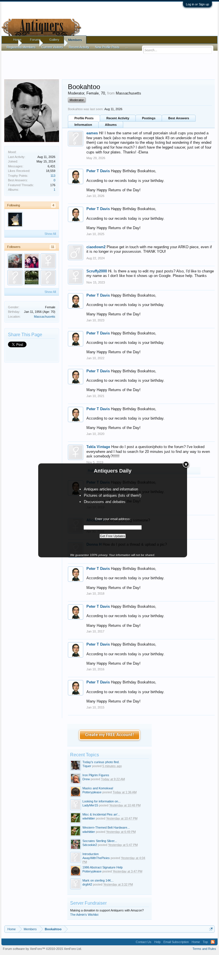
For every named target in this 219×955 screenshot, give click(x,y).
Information (83, 124)
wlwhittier (88, 818)
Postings (148, 118)
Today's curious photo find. (100, 762)
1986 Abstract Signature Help (102, 867)
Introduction (90, 854)
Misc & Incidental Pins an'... (101, 814)
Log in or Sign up (197, 4)
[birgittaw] (31, 277)
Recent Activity (117, 118)
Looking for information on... (101, 801)
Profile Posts (84, 118)
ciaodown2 (96, 247)
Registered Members (21, 47)
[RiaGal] (48, 261)
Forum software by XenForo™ (42, 948)
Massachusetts (44, 316)
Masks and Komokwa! (97, 788)
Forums (35, 39)
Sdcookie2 (89, 845)
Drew (86, 779)
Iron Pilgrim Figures (95, 775)
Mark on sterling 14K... (97, 880)
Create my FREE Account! (109, 735)
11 (52, 246)
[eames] (48, 277)
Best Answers (178, 118)
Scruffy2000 (96, 271)
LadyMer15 (90, 805)
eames (92, 133)
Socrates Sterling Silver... (99, 841)
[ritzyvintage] (15, 219)
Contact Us (143, 942)
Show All (50, 233)
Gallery (54, 39)
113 (52, 175)
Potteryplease (92, 792)
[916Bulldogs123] (15, 261)
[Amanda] (15, 277)
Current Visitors (52, 47)
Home (17, 39)
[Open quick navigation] (211, 929)
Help (157, 942)
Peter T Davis (98, 171)
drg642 (87, 884)
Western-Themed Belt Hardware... (106, 827)
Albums (111, 124)
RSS (213, 942)
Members (75, 40)
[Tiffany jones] (31, 261)
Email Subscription (176, 942)
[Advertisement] (109, 62)
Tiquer (86, 766)
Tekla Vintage (98, 447)
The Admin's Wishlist (84, 914)
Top (205, 942)
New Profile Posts (107, 47)
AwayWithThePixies (96, 858)
